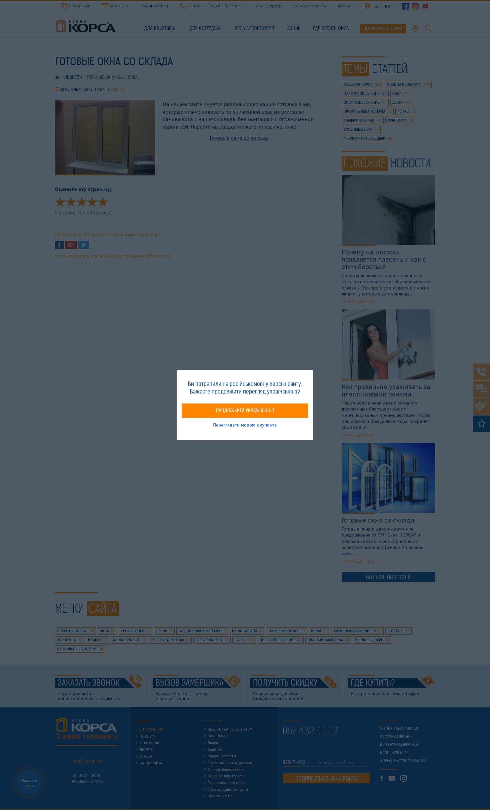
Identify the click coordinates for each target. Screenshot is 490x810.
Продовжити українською (245, 410)
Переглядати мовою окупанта (245, 424)
